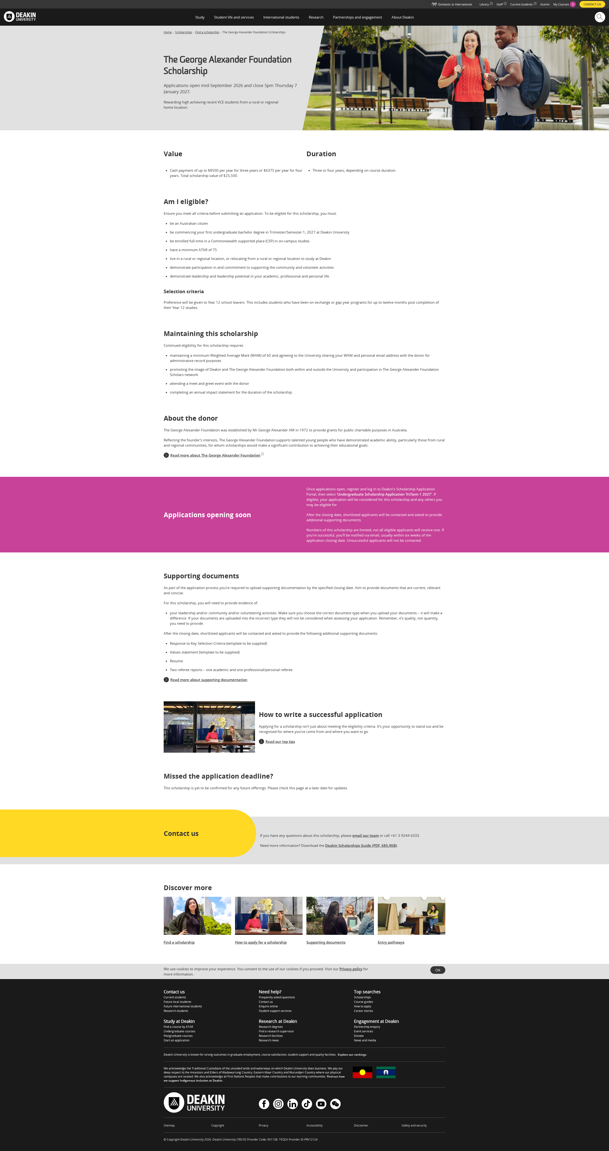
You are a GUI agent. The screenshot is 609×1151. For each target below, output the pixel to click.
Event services (363, 1031)
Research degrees (271, 1027)
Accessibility (314, 1125)
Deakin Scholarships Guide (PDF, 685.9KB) (361, 845)
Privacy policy (350, 968)
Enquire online (268, 1006)
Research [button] (316, 17)
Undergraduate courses (179, 1031)
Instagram (278, 1104)
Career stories (363, 1011)
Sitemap (169, 1125)
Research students (176, 1011)
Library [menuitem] (484, 4)
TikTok (307, 1104)
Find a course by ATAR (178, 1027)
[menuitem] (564, 4)
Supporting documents (325, 942)
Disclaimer (361, 1125)
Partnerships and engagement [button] (357, 17)
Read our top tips (280, 741)
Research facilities (271, 1036)
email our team (365, 835)
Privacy (263, 1125)
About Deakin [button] (403, 17)
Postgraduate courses (178, 1036)
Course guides (363, 1002)
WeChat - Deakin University (335, 1104)
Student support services (275, 1011)
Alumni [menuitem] (545, 4)
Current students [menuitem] (521, 4)
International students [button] (281, 17)
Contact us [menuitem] (592, 4)
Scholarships (183, 32)
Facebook (264, 1104)
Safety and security (414, 1125)
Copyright (217, 1125)
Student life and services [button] (234, 17)
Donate (359, 1036)
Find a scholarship (207, 32)
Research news (269, 1040)
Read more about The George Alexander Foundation (215, 455)
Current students (175, 997)
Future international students (183, 1006)
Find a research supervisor (276, 1031)
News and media (365, 1040)
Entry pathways (391, 942)
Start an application (176, 1040)
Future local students (177, 1002)
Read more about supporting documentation (208, 679)
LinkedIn (292, 1104)
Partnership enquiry (367, 1027)
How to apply (362, 1006)
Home (168, 32)
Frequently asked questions (277, 997)
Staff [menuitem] (499, 4)
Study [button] (200, 17)
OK (437, 970)
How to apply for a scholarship (261, 942)
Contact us (266, 1002)
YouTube (321, 1104)
